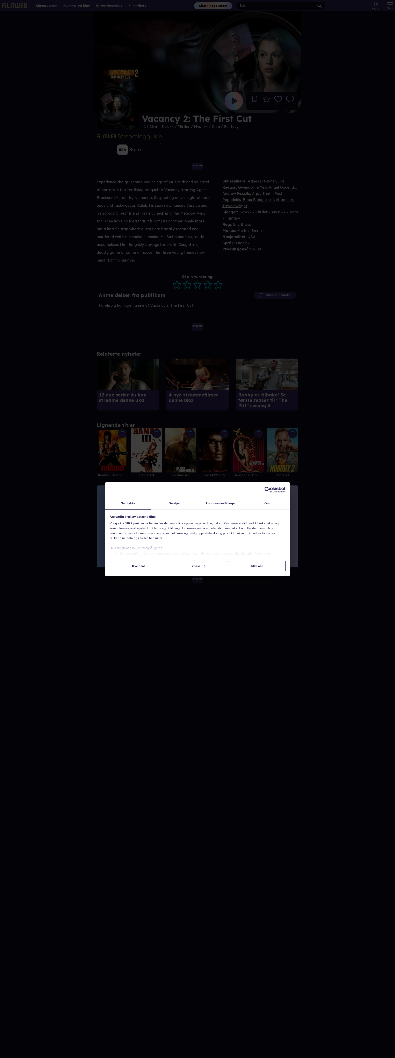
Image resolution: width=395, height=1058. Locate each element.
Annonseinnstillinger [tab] (221, 503)
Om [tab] (267, 503)
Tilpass (195, 566)
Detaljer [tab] (174, 503)
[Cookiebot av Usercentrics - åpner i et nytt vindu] (268, 490)
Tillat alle (256, 566)
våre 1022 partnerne (133, 523)
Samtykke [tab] (128, 503)
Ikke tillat (138, 566)
